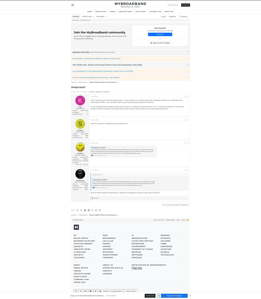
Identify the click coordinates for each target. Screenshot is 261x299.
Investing (166, 249)
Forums (76, 16)
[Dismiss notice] (187, 52)
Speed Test (169, 11)
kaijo (74, 92)
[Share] (185, 96)
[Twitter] (81, 291)
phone (92, 92)
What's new (87, 16)
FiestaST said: (96, 174)
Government (139, 246)
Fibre (164, 244)
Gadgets (78, 246)
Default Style (78, 220)
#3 (187, 143)
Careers (107, 274)
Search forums (85, 20)
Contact (107, 271)
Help (178, 220)
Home (183, 220)
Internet (108, 249)
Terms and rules (159, 220)
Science (165, 252)
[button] (93, 17)
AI (133, 235)
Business (166, 238)
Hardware (166, 246)
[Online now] (80, 152)
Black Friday (81, 238)
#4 (187, 170)
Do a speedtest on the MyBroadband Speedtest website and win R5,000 (103, 71)
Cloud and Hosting (142, 241)
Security (79, 255)
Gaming (107, 246)
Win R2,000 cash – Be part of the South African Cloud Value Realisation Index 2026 (107, 65)
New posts (75, 20)
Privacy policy (170, 220)
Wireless (137, 258)
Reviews (136, 252)
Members (100, 16)
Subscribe (185, 5)
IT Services (80, 252)
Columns (166, 241)
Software (137, 255)
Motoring (108, 252)
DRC (86, 189)
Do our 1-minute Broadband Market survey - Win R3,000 (96, 78)
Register (160, 34)
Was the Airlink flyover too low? (103, 52)
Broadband (109, 238)
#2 (187, 120)
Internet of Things (142, 249)
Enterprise (138, 244)
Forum (113, 11)
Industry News (125, 11)
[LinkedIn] (86, 291)
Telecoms (79, 258)
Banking (165, 235)
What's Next (140, 11)
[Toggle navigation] (72, 5)
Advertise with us (113, 268)
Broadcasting (140, 238)
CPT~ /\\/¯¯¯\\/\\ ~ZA (82, 164)
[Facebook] (76, 291)
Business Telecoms (84, 241)
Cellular (108, 241)
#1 (187, 96)
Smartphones (110, 255)
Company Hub (155, 11)
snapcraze (106, 92)
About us (108, 265)
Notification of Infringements (149, 265)
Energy (107, 244)
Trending (108, 258)
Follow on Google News (112, 291)
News (89, 11)
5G (75, 235)
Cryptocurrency (83, 244)
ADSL (105, 235)
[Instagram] (95, 291)
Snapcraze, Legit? (99, 147)
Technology (167, 255)
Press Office (101, 11)
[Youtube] (90, 291)
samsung (98, 92)
